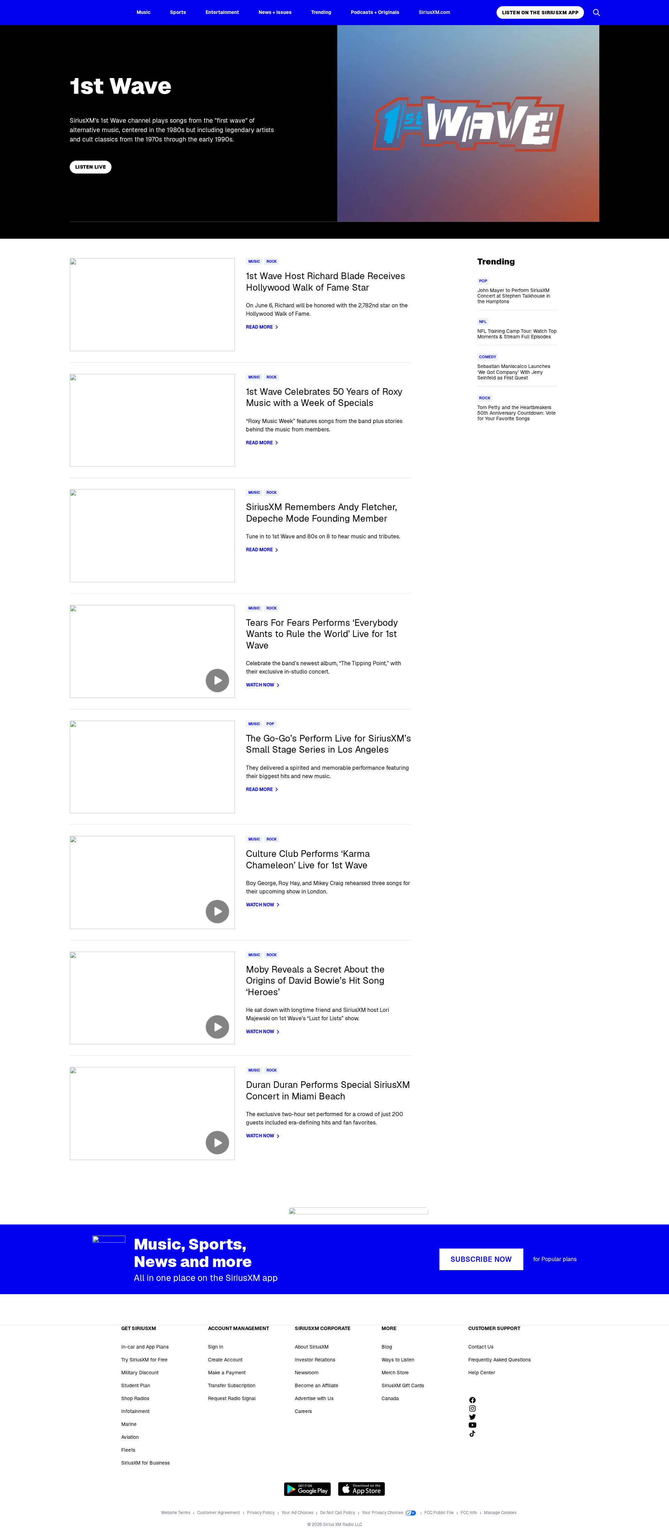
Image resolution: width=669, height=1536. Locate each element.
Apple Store (361, 1489)
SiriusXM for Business (145, 1463)
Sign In (215, 1347)
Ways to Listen (398, 1360)
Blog (387, 1347)
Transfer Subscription (231, 1385)
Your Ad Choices (298, 1512)
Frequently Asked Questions (499, 1360)
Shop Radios (135, 1398)
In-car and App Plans (145, 1347)
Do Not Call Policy (338, 1512)
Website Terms (176, 1512)
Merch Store (395, 1372)
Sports (178, 12)
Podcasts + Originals (375, 12)
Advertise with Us (314, 1398)
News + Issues (275, 12)
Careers (303, 1411)
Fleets (128, 1450)
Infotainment (135, 1411)
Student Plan (135, 1385)
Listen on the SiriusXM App (540, 12)
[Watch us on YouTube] (475, 1425)
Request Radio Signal (232, 1398)
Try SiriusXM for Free (144, 1360)
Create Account (225, 1360)
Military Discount (140, 1372)
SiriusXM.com (434, 12)
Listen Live (90, 167)
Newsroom (306, 1372)
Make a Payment (227, 1372)
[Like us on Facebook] (475, 1400)
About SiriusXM (312, 1347)
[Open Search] (596, 12)
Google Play (307, 1489)
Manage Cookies (500, 1512)
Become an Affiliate (316, 1385)
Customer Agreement (219, 1512)
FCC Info (469, 1512)
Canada (390, 1398)
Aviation (130, 1437)
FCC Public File (439, 1512)
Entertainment (222, 12)
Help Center (481, 1372)
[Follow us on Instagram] (475, 1408)
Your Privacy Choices (383, 1512)
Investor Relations (315, 1360)
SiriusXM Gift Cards (403, 1385)
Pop (270, 724)
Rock (272, 261)
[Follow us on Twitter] (475, 1417)
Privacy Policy (261, 1512)
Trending (321, 12)
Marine (129, 1424)
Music (144, 12)
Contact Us (480, 1347)
